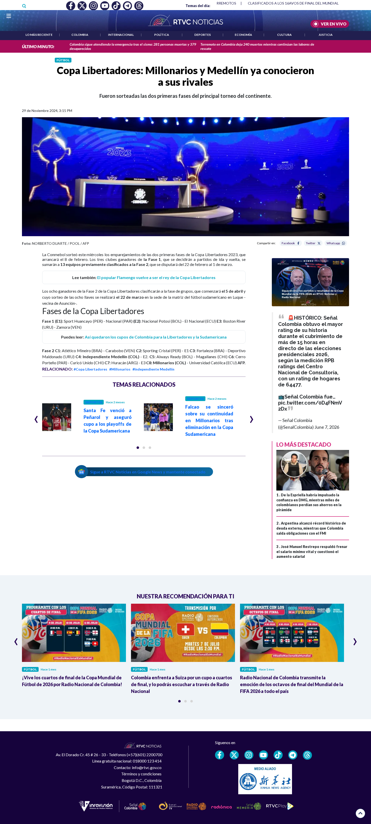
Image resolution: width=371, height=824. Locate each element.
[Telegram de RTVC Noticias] (292, 754)
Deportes (202, 35)
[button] (138, 447)
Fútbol (63, 60)
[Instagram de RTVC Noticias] (248, 754)
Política (161, 35)
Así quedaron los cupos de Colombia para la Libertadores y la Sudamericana (156, 336)
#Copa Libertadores (90, 369)
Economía (243, 35)
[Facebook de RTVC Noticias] (219, 754)
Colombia (79, 35)
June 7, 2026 (326, 427)
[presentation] (36, 417)
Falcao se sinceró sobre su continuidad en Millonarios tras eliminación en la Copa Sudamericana (209, 420)
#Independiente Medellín (153, 369)
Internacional (121, 35)
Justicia (326, 35)
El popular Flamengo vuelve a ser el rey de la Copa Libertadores (156, 277)
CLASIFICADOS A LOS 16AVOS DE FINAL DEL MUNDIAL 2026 (298, 3)
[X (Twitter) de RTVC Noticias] (234, 754)
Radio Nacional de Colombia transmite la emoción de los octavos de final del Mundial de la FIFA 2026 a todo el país (291, 684)
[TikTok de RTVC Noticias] (278, 754)
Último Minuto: (38, 46)
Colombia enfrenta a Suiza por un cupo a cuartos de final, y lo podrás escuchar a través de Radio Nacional (181, 684)
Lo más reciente (38, 35)
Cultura (284, 35)
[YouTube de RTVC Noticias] (263, 754)
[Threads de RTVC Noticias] (307, 755)
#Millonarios (119, 369)
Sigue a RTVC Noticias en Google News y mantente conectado (147, 471)
